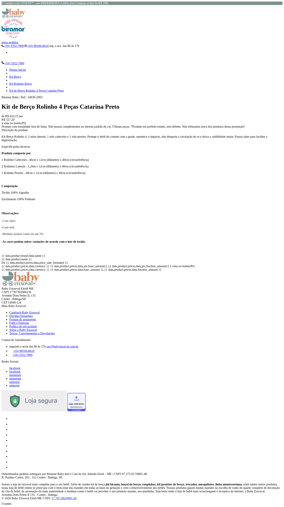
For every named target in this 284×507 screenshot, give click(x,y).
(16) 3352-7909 (14, 45)
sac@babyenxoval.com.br (62, 346)
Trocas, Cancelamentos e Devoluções (32, 333)
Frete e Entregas (19, 323)
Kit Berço (15, 76)
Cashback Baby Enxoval (24, 312)
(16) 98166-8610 (38, 45)
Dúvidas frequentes (21, 316)
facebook (14, 368)
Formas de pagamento (22, 319)
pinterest (14, 382)
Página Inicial (17, 69)
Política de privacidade (23, 326)
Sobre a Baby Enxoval (23, 330)
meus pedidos (10, 42)
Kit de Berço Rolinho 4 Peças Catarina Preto (36, 90)
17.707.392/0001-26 (64, 498)
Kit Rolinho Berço (20, 83)
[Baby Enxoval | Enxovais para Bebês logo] (14, 17)
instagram (15, 375)
